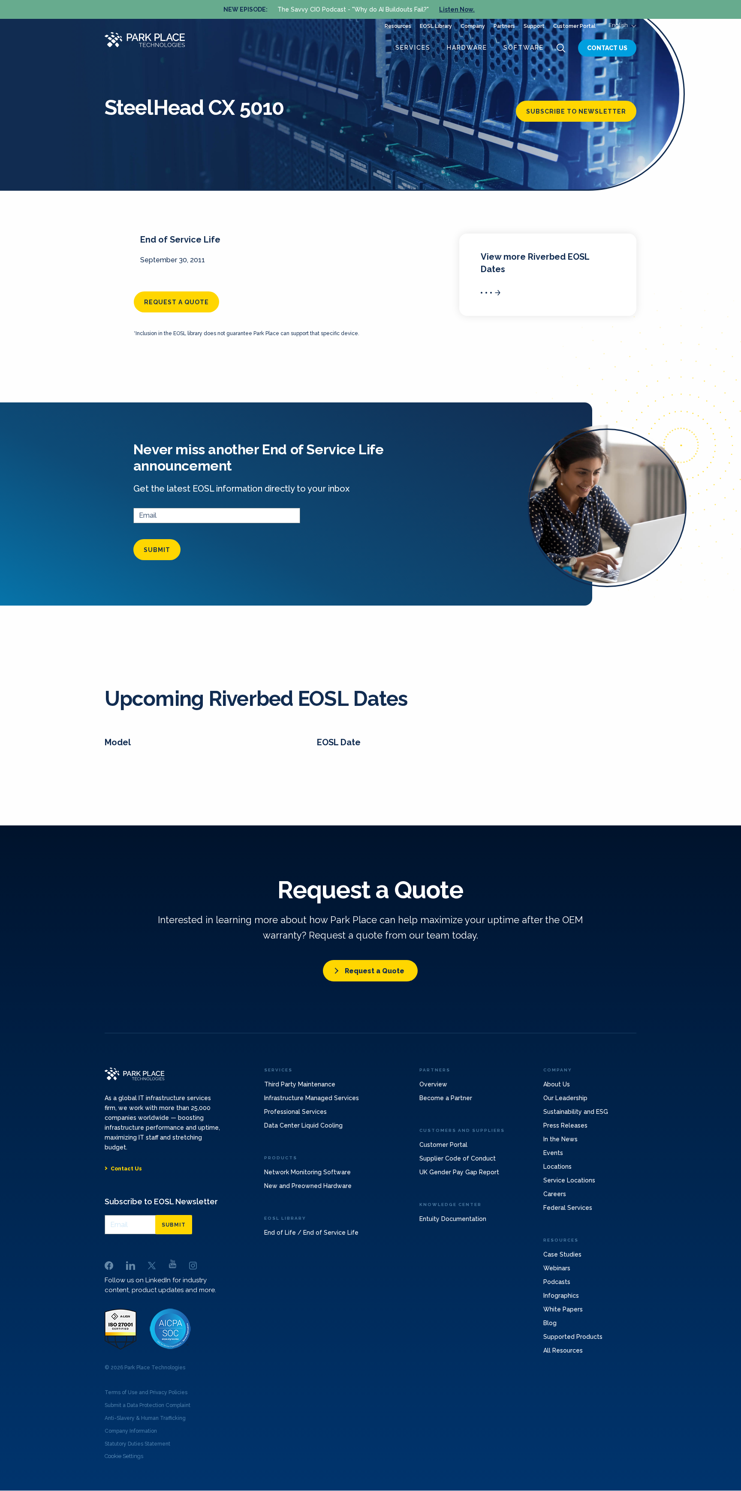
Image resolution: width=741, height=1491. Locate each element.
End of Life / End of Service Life (311, 1232)
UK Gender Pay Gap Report (459, 1172)
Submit (157, 549)
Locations (557, 1166)
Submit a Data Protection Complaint (147, 1405)
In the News (560, 1139)
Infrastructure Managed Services (311, 1098)
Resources (398, 26)
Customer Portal (574, 26)
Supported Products (572, 1336)
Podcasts (556, 1281)
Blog (550, 1323)
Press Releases (565, 1125)
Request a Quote (374, 971)
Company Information (131, 1431)
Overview (433, 1084)
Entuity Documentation (452, 1218)
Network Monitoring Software (307, 1172)
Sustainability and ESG (575, 1111)
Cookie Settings (124, 1456)
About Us (556, 1084)
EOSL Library (436, 26)
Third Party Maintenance (299, 1084)
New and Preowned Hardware (308, 1185)
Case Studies (562, 1254)
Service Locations (569, 1180)
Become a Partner (445, 1098)
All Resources (563, 1350)
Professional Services (295, 1111)
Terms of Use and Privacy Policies (146, 1392)
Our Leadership (565, 1098)
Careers (554, 1194)
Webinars (556, 1268)
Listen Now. (457, 9)
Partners (504, 26)
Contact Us (607, 48)
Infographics (561, 1295)
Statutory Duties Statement (137, 1444)
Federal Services (567, 1207)
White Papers (563, 1309)
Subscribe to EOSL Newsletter (161, 1201)
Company (473, 26)
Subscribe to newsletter (576, 111)
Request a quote (176, 302)
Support (534, 26)
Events (553, 1152)
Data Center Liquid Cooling (303, 1125)
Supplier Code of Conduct (457, 1158)
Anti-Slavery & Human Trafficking (145, 1418)
